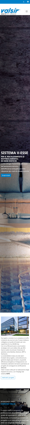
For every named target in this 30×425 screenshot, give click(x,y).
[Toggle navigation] (26, 11)
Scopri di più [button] (6, 175)
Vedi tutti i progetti (8, 377)
